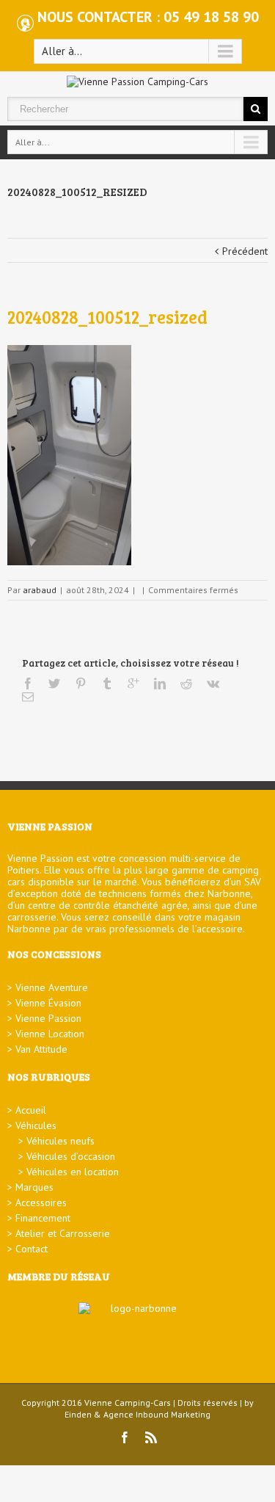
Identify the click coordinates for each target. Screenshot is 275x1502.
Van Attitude (41, 1049)
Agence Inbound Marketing (156, 1414)
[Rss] (151, 1437)
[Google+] (133, 683)
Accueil (30, 1110)
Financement (42, 1218)
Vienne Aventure (51, 987)
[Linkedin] (160, 683)
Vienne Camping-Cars (127, 1402)
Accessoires (41, 1202)
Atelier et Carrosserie (62, 1233)
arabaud (39, 589)
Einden (78, 1414)
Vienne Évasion (48, 1002)
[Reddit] (186, 683)
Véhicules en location (72, 1171)
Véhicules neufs (60, 1140)
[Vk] (213, 683)
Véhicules (35, 1125)
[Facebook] (28, 683)
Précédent (245, 251)
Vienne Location (49, 1033)
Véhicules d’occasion (70, 1156)
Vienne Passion (48, 1018)
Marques (34, 1187)
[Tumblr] (107, 683)
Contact (31, 1248)
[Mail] (28, 697)
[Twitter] (54, 683)
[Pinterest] (81, 683)
